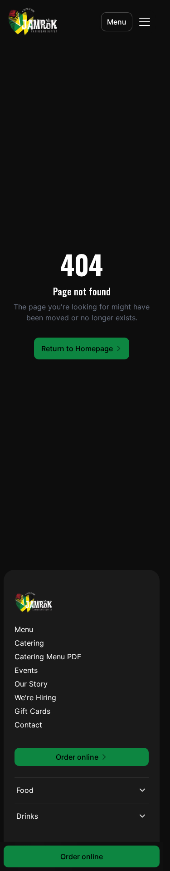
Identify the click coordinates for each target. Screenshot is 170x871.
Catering (29, 642)
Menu (116, 21)
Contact (28, 724)
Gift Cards (32, 711)
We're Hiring (35, 697)
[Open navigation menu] (145, 22)
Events (26, 670)
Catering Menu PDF (48, 656)
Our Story (31, 683)
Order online (81, 856)
